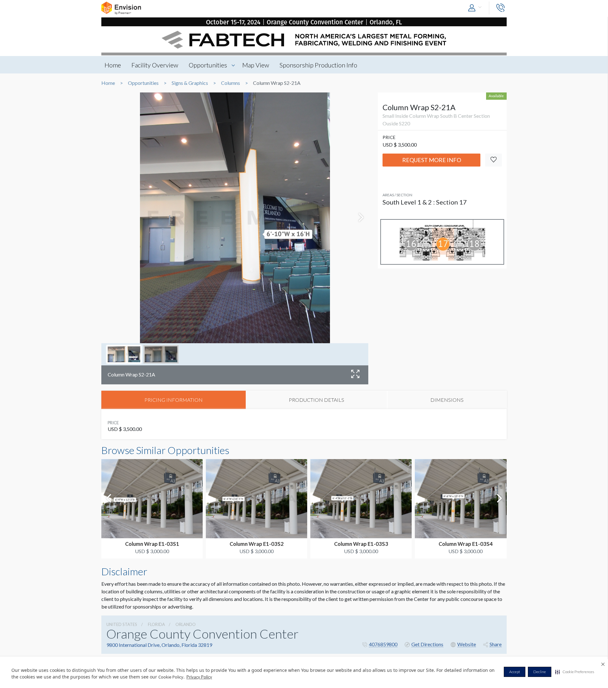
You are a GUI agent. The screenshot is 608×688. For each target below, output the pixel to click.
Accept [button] (514, 671)
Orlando (185, 624)
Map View (255, 65)
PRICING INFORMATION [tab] (173, 400)
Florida (156, 624)
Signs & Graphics (190, 82)
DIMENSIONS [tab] (447, 400)
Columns (230, 82)
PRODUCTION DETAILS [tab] (316, 400)
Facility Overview (154, 65)
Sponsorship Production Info (318, 65)
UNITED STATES (121, 624)
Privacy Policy (199, 676)
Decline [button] (539, 671)
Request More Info (431, 159)
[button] (574, 672)
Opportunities (208, 65)
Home (112, 65)
